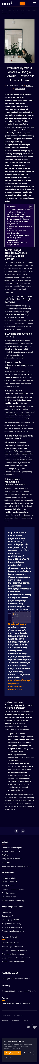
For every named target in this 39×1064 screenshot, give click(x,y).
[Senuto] (25, 1020)
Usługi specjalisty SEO (11, 920)
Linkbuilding (6, 912)
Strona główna (7, 10)
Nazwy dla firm (8, 886)
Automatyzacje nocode (11, 851)
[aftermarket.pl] (6, 1020)
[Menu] (34, 3)
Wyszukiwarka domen (10, 943)
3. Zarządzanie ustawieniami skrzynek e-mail (17, 223)
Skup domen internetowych (13, 954)
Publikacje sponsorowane (12, 927)
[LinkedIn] (23, 831)
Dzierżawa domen (9, 897)
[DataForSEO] (15, 1020)
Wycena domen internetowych (14, 901)
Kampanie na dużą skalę (11, 924)
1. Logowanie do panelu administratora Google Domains (19, 215)
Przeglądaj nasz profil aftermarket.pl (16, 979)
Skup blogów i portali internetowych (16, 958)
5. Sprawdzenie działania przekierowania (16, 232)
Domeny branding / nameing (13, 889)
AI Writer (5, 855)
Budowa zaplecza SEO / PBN (13, 961)
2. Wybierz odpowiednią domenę (19, 219)
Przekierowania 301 (9, 893)
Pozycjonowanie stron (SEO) (13, 931)
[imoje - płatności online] (32, 1026)
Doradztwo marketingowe (12, 848)
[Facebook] (16, 831)
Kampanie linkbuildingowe (12, 859)
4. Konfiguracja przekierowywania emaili (19, 227)
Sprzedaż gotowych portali (12, 947)
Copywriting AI (7, 916)
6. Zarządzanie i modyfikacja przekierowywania (18, 236)
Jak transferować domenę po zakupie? (17, 1004)
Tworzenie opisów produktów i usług (16, 866)
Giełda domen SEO (9, 882)
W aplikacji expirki (17, 624)
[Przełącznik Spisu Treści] (30, 207)
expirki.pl (29, 86)
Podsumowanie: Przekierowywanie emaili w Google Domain (17, 242)
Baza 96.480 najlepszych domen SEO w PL (19, 991)
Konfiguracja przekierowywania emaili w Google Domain (18, 211)
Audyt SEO (6, 863)
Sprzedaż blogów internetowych (14, 950)
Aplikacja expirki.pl (9, 878)
